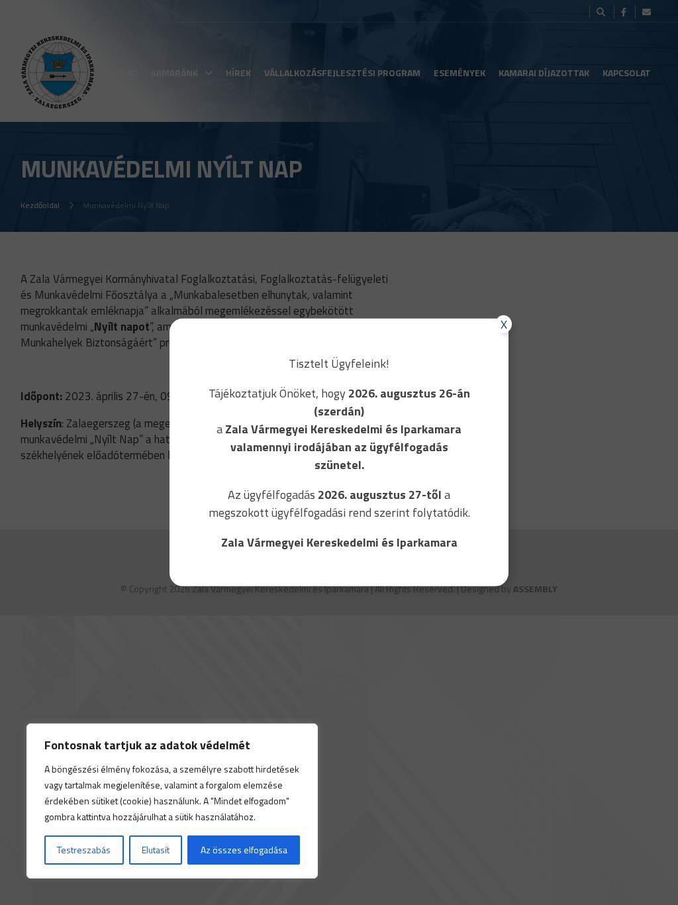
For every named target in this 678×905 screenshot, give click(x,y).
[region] (172, 800)
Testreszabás (84, 850)
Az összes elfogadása (244, 850)
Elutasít (156, 850)
